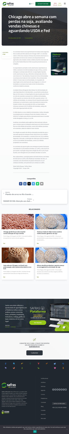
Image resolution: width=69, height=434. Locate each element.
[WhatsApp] (37, 183)
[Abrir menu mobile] (65, 3)
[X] (29, 183)
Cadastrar (34, 353)
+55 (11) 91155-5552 (59, 407)
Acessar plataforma (43, 4)
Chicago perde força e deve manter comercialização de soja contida (14, 232)
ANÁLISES (7, 326)
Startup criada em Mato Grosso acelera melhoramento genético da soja (49, 232)
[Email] (41, 183)
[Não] (67, 429)
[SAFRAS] (8, 4)
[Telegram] (33, 183)
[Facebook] (20, 183)
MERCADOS (13, 326)
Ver (4, 243)
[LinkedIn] (25, 183)
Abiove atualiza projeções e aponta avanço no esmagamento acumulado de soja (50, 266)
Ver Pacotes (37, 323)
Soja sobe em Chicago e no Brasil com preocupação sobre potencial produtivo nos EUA (17, 267)
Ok (35, 431)
